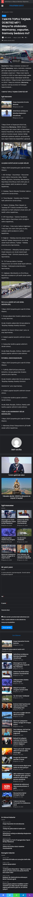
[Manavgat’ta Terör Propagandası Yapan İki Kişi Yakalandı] (8, 514)
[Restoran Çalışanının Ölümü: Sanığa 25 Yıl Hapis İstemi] (8, 549)
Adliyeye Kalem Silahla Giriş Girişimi (8, 539)
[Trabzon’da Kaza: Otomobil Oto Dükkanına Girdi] (7, 803)
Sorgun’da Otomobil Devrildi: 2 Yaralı (20, 758)
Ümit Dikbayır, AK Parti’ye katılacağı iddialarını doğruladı (24, 556)
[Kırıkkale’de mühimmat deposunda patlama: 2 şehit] (7, 786)
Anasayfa (6, 12)
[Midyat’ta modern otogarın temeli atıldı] (7, 690)
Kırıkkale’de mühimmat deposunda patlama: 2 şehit (21, 786)
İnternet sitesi (5, 610)
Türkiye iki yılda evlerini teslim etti (13, 649)
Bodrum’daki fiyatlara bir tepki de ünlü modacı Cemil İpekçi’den (21, 706)
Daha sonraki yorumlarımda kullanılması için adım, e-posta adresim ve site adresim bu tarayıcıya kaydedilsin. (15, 619)
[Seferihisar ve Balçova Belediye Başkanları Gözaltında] (6, 113)
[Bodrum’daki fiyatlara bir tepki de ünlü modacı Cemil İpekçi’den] (7, 706)
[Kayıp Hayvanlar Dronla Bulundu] (6, 104)
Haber (11, 12)
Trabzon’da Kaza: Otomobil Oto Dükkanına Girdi (21, 803)
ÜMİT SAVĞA (7, 37)
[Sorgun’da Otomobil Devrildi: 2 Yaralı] (7, 760)
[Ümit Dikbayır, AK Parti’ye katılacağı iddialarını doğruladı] (24, 549)
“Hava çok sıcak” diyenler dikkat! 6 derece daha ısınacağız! (21, 751)
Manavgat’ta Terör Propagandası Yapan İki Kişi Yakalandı (8, 521)
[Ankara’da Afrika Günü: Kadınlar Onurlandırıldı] (24, 514)
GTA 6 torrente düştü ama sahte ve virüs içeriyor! (22, 766)
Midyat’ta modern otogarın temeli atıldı (20, 689)
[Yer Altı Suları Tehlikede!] (24, 532)
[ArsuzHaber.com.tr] (16, 6)
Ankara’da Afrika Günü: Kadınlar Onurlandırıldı (23, 521)
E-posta (4, 603)
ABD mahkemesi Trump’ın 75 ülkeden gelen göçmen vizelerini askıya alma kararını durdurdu (22, 776)
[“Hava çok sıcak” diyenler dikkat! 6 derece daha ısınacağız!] (7, 751)
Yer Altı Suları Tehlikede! (21, 539)
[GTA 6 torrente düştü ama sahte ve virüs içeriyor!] (7, 768)
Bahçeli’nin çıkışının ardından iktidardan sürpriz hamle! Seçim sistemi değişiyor (20, 741)
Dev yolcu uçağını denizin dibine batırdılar (21, 714)
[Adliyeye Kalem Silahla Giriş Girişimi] (8, 532)
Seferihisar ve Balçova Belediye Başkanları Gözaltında (20, 113)
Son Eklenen (16, 635)
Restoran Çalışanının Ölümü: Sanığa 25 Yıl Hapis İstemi (8, 556)
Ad (2, 596)
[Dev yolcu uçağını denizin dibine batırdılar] (7, 715)
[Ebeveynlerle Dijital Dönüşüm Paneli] (7, 795)
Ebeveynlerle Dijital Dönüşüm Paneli (19, 794)
